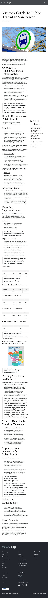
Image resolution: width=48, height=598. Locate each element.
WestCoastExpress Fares (21, 336)
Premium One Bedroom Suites (23, 561)
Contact (35, 558)
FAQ (3, 565)
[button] (45, 2)
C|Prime (3, 575)
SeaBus (7, 173)
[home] (6, 2)
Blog (3, 563)
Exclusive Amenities (5, 558)
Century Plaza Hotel (5, 530)
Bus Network (9, 154)
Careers (3, 561)
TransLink (18, 77)
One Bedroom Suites (22, 558)
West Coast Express (12, 188)
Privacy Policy (4, 567)
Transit (35, 556)
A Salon (3, 579)
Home (3, 554)
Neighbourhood (36, 554)
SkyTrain (7, 128)
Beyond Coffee (5, 577)
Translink (11, 338)
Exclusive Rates (5, 556)
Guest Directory (5, 582)
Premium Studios (21, 556)
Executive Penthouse (22, 565)
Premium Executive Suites (22, 563)
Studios (19, 554)
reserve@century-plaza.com (23, 582)
